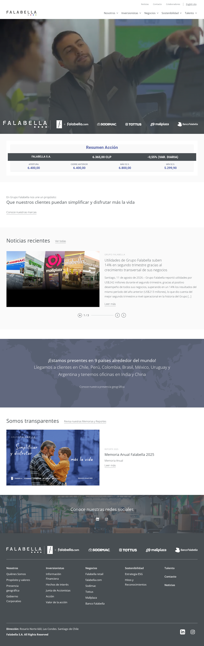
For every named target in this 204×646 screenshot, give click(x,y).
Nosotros (109, 13)
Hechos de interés (57, 584)
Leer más (110, 304)
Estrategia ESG (134, 574)
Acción (50, 596)
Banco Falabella (95, 603)
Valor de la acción (56, 602)
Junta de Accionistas (58, 590)
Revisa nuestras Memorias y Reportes (85, 421)
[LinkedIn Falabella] (183, 632)
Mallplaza (91, 597)
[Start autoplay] (79, 315)
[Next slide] (124, 315)
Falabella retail (94, 574)
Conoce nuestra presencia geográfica (102, 386)
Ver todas (60, 241)
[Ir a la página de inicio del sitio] (22, 13)
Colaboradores (173, 4)
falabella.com (93, 580)
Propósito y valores (18, 580)
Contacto (157, 4)
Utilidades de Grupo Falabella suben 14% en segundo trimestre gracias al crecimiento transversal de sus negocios (136, 265)
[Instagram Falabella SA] (193, 632)
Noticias (145, 4)
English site (191, 4)
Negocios (150, 13)
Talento (189, 13)
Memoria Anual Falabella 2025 (129, 454)
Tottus (89, 592)
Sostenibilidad (170, 13)
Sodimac (90, 586)
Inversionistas (129, 13)
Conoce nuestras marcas (21, 212)
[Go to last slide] (117, 315)
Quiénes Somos (16, 574)
